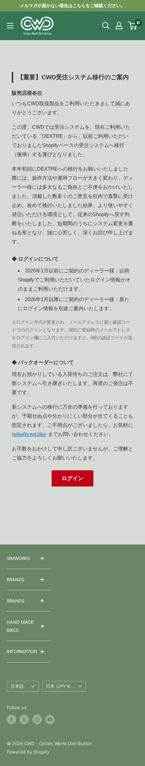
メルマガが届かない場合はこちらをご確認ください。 (72, 5)
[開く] (106, 25)
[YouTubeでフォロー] (50, 719)
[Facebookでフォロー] (11, 719)
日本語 (17, 686)
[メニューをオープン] (10, 25)
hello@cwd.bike (29, 434)
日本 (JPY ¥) (58, 686)
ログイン (72, 478)
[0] (132, 26)
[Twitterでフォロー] (24, 719)
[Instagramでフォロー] (37, 719)
